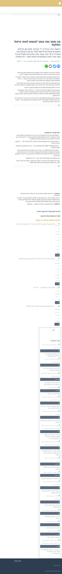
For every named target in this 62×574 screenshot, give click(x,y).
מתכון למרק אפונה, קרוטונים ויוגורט (50, 421)
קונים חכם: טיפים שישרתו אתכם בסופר (51, 492)
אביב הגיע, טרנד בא (53, 528)
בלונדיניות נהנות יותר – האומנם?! (52, 506)
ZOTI (59, 565)
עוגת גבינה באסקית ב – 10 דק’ (44, 287)
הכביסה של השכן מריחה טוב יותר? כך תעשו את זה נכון (35, 224)
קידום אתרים (50, 571)
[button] (26, 10)
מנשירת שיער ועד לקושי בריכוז (51, 468)
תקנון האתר (17, 561)
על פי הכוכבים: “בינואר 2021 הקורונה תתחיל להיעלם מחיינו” (52, 437)
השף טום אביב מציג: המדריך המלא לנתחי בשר (50, 407)
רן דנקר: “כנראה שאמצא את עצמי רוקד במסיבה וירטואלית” (50, 551)
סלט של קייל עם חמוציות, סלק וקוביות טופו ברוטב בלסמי (51, 453)
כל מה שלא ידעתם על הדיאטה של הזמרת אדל (52, 383)
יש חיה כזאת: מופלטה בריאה (52, 517)
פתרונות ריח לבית (54, 394)
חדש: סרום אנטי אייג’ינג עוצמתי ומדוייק (51, 369)
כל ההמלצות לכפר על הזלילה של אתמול (40, 306)
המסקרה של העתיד (53, 537)
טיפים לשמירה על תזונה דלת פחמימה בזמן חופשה (37, 258)
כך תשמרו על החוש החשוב (50, 478)
